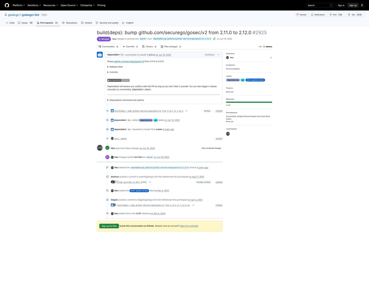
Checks (152, 46)
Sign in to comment (189, 226)
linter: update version (139, 191)
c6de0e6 (219, 182)
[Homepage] (7, 5)
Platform (17, 5)
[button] (218, 54)
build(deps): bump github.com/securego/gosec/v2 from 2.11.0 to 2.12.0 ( (152, 205)
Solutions (33, 5)
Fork (337, 15)
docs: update (121, 139)
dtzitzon (115, 176)
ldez (114, 38)
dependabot (113, 54)
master (143, 39)
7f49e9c (219, 205)
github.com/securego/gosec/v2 (129, 61)
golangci (14, 15)
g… (189, 205)
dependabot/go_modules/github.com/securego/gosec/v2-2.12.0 (182, 39)
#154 (144, 182)
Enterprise (86, 5)
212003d (219, 111)
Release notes (116, 66)
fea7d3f (219, 139)
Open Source (68, 5)
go (156, 120)
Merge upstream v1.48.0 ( (129, 182)
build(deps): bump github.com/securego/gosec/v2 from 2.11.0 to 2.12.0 (149, 111)
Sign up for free (109, 226)
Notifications (319, 15)
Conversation (111, 46)
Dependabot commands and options (127, 100)
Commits (133, 46)
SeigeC (114, 199)
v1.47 (138, 213)
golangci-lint (30, 15)
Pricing (101, 5)
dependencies (146, 120)
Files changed (174, 46)
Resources (49, 5)
